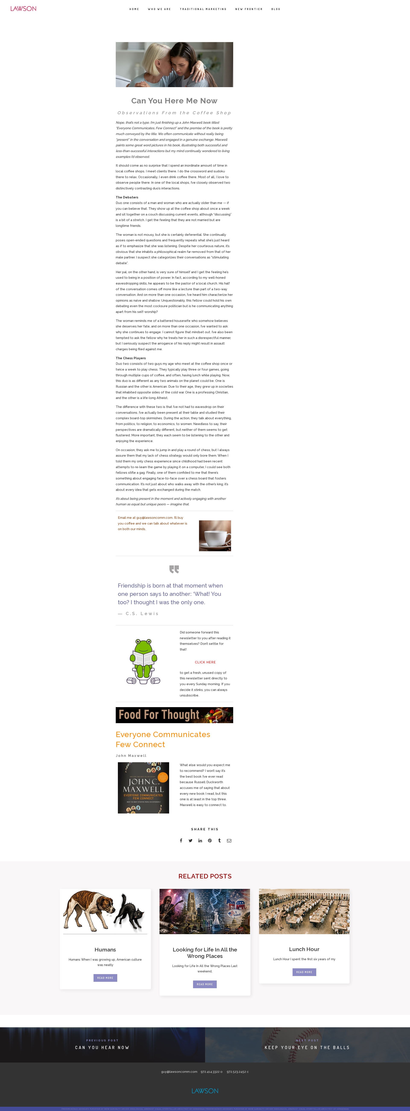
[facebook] (181, 842)
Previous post (102, 1040)
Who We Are (159, 9)
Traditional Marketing (203, 9)
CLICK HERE (205, 662)
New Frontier (249, 9)
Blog (276, 9)
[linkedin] (200, 842)
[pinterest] (210, 842)
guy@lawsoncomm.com (154, 518)
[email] (229, 842)
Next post (307, 1040)
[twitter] (190, 842)
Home (134, 9)
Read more (105, 977)
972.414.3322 (210, 1072)
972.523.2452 (236, 1072)
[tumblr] (219, 842)
